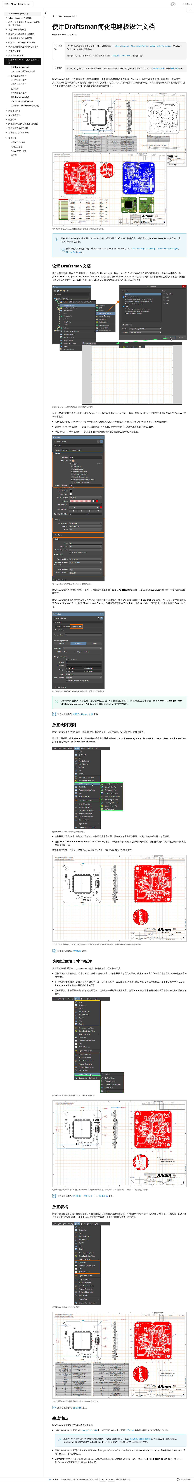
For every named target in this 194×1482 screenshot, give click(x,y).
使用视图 (77, 950)
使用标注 (77, 1196)
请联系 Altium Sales (121, 55)
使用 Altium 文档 (18, 142)
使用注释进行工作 (19, 80)
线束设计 (12, 119)
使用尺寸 (88, 1196)
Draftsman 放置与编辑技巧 (23, 71)
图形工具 (103, 1196)
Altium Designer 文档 (66, 16)
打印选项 (130, 1430)
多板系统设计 (14, 115)
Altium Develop (122, 46)
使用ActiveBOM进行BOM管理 (21, 42)
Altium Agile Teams (139, 46)
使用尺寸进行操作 (19, 84)
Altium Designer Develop (143, 248)
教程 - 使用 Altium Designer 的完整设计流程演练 (24, 24)
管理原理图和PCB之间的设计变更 (23, 47)
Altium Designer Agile (168, 248)
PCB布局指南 (14, 51)
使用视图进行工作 (19, 75)
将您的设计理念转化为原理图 (21, 34)
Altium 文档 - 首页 (19, 151)
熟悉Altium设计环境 (17, 29)
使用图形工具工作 (19, 93)
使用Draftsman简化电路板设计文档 (23, 61)
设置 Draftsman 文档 (83, 714)
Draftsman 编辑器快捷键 (22, 101)
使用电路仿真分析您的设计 (20, 38)
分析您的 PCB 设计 (16, 55)
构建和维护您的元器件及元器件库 (23, 124)
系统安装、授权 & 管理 (18, 132)
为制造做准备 (14, 111)
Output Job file (89, 1430)
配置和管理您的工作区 (18, 128)
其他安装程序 (158, 68)
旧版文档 (174, 68)
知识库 (14, 155)
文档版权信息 (17, 146)
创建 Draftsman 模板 (20, 97)
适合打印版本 (186, 1479)
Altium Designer (73, 252)
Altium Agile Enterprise (160, 46)
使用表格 (77, 1407)
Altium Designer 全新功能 (19, 18)
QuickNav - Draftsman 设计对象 (25, 105)
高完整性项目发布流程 (140, 1438)
